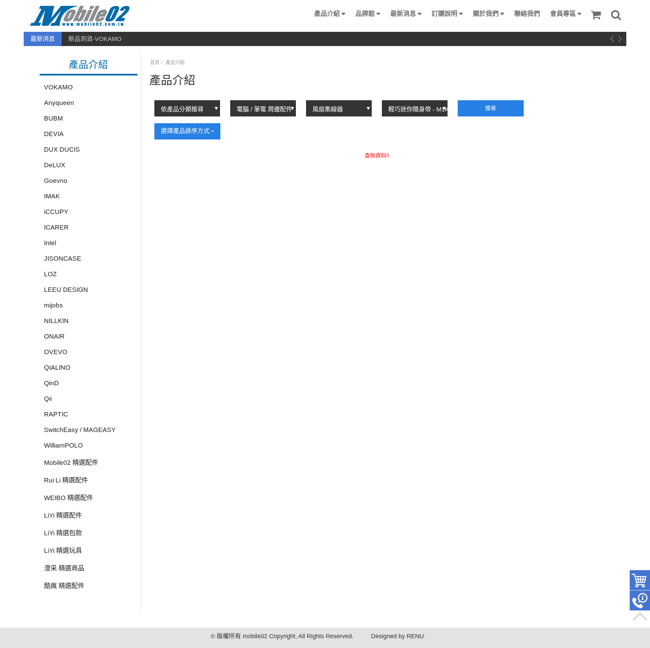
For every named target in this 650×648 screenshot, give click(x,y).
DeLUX (54, 165)
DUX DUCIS (62, 149)
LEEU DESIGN (66, 289)
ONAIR (54, 336)
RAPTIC (56, 414)
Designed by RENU (397, 636)
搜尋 (490, 108)
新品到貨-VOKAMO (95, 39)
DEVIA (54, 133)
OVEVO (55, 351)
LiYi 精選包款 (63, 533)
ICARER (56, 227)
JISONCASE (62, 258)
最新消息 (403, 13)
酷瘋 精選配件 (64, 585)
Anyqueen (59, 102)
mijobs (53, 305)
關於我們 (486, 13)
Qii (48, 398)
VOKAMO (58, 87)
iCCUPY (56, 211)
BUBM (53, 118)
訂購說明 (444, 13)
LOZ (50, 274)
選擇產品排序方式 (186, 131)
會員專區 (563, 13)
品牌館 (365, 13)
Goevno (55, 180)
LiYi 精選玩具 (63, 550)
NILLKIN (56, 320)
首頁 (154, 62)
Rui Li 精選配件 (66, 480)
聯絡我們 (527, 13)
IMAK (52, 196)
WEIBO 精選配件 (68, 497)
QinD (51, 383)
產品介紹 (327, 13)
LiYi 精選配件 (63, 515)
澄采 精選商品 (64, 568)
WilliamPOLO (63, 445)
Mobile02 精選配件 (71, 462)
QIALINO (57, 367)
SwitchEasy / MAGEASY (80, 429)
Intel (50, 242)
